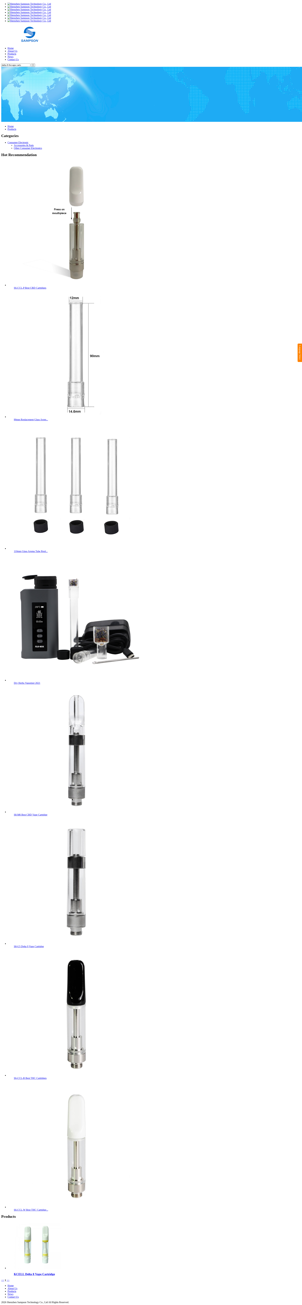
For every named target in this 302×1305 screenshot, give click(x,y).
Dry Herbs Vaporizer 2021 (27, 683)
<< (2, 1280)
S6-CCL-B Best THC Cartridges (30, 1078)
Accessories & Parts (24, 145)
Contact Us (13, 59)
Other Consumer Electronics (28, 148)
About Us (12, 51)
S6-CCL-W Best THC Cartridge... (31, 1209)
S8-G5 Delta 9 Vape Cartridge (29, 946)
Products (12, 53)
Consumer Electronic (18, 142)
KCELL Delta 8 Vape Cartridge (34, 1274)
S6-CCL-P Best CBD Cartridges (30, 288)
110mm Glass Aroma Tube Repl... (31, 551)
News (10, 56)
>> (8, 1280)
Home (11, 48)
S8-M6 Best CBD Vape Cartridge (30, 814)
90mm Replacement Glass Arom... (31, 419)
